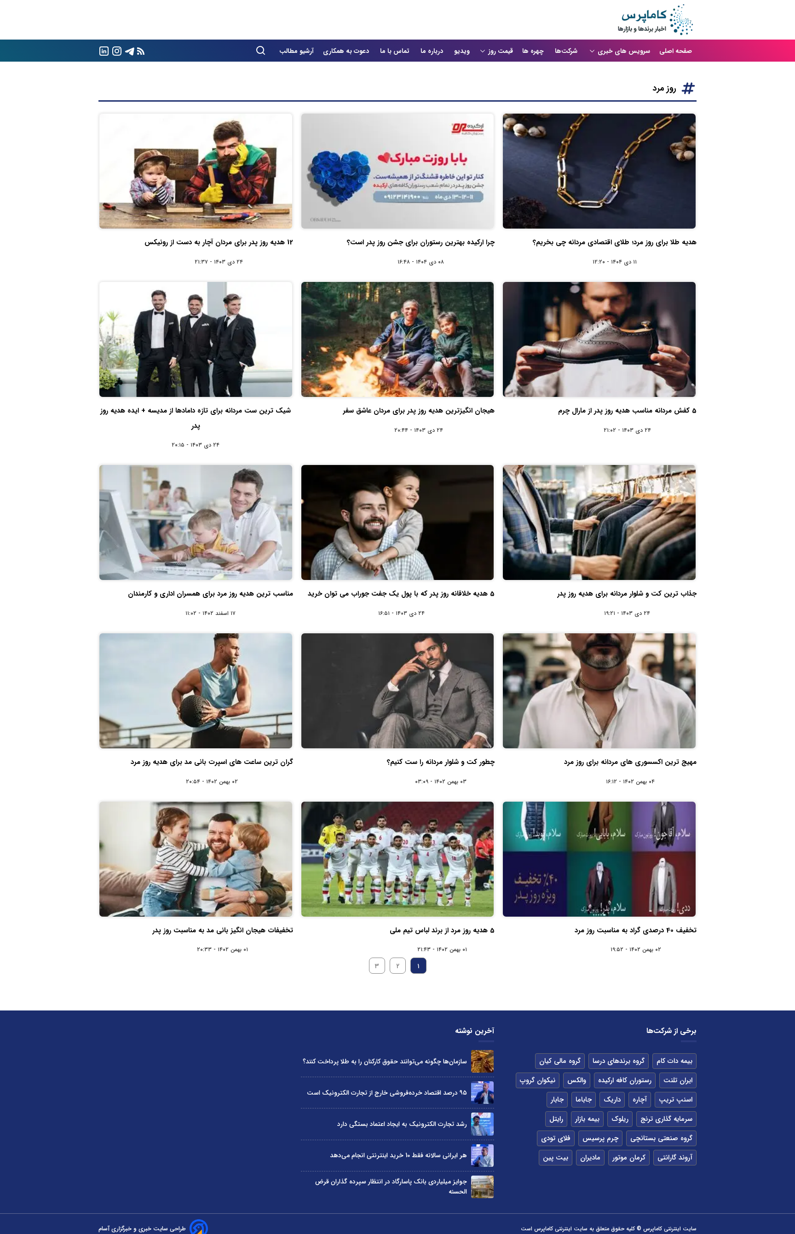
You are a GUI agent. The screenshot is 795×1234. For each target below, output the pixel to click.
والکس (576, 1080)
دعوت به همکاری (347, 51)
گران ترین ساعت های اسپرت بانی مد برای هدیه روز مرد (212, 762)
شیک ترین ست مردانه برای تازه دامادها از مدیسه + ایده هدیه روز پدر (195, 418)
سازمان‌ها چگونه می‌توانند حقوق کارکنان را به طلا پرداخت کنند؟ (385, 1061)
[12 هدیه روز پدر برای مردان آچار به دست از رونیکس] (195, 171)
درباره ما (433, 51)
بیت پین (555, 1157)
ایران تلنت (677, 1080)
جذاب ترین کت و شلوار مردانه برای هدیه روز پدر (627, 593)
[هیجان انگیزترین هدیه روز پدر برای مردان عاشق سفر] (397, 339)
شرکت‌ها (567, 51)
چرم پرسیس (600, 1138)
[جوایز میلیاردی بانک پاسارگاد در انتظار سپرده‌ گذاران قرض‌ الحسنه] (482, 1187)
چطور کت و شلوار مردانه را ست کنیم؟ (441, 762)
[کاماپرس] (655, 20)
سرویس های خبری (624, 51)
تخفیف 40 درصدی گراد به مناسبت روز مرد (636, 930)
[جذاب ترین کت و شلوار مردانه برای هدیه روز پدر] (599, 522)
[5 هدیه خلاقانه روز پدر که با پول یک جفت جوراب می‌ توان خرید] (397, 522)
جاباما (584, 1099)
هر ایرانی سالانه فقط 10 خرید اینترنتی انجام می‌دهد (398, 1155)
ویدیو (462, 51)
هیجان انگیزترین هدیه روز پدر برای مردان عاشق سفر (419, 410)
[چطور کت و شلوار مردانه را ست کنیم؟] (397, 690)
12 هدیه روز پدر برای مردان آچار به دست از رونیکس (218, 242)
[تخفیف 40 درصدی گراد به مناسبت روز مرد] (599, 859)
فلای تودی (555, 1138)
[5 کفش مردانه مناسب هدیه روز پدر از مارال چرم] (599, 339)
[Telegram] (129, 50)
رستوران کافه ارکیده (624, 1080)
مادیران (590, 1157)
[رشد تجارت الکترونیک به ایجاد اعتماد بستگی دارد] (482, 1124)
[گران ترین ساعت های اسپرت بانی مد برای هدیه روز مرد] (195, 690)
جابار (557, 1099)
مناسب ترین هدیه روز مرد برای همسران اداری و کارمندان (210, 593)
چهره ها (534, 51)
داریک (612, 1099)
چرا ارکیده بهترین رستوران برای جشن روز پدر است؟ (421, 242)
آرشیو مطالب (296, 51)
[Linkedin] (103, 50)
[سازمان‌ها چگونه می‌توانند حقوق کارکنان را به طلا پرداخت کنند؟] (482, 1061)
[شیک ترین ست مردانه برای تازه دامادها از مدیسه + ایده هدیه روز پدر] (195, 339)
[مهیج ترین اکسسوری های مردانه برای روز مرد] (599, 690)
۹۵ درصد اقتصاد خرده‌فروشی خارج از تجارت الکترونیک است (387, 1093)
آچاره (640, 1099)
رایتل (556, 1119)
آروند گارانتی (674, 1157)
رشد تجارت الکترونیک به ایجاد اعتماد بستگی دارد (402, 1124)
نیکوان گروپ (537, 1080)
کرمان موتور (628, 1157)
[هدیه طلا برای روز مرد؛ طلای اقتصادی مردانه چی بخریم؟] (599, 171)
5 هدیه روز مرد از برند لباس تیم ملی (442, 930)
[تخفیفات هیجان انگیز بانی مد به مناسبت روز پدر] (195, 859)
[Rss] (140, 51)
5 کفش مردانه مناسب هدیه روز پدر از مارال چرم (627, 410)
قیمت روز (500, 51)
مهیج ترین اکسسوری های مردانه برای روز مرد (630, 762)
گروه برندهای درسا (619, 1061)
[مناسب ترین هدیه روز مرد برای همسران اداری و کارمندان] (195, 522)
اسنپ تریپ (675, 1099)
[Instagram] (116, 50)
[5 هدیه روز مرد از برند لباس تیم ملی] (397, 859)
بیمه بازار (587, 1119)
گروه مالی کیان (560, 1061)
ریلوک (619, 1119)
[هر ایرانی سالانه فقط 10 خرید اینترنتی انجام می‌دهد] (482, 1155)
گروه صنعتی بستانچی (661, 1138)
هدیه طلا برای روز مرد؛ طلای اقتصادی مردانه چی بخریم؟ (615, 242)
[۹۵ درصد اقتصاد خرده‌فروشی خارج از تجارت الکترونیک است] (482, 1092)
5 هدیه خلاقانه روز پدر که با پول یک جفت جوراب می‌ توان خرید (401, 593)
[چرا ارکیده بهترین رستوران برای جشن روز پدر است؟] (397, 171)
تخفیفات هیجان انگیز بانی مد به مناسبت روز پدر (222, 930)
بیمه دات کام (674, 1061)
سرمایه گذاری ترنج (666, 1119)
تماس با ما (395, 51)
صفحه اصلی (675, 51)
